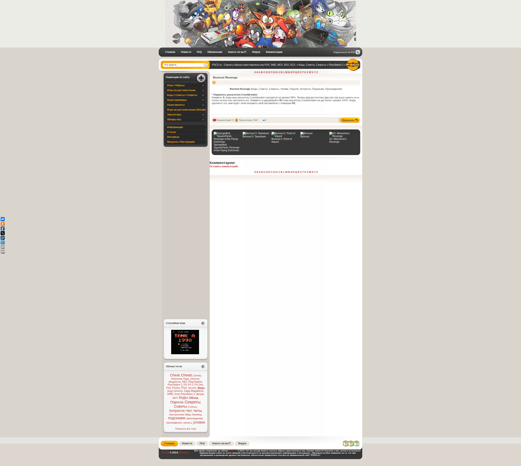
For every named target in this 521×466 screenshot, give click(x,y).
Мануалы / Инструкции (181, 141)
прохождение (194, 418)
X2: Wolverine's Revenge (337, 140)
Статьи (171, 132)
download (176, 378)
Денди (200, 394)
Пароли (176, 402)
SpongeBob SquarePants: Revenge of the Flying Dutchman (227, 147)
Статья (192, 406)
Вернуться (348, 120)
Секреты (192, 402)
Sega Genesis (175, 391)
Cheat (175, 375)
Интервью (173, 137)
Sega (201, 387)
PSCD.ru (183, 452)
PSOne (176, 388)
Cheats (187, 375)
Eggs (186, 378)
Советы (180, 406)
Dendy (197, 375)
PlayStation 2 (175, 384)
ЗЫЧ (175, 397)
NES (184, 381)
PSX (184, 387)
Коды (183, 397)
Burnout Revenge (225, 77)
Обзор (193, 397)
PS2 (168, 388)
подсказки (176, 418)
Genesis (194, 378)
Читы (197, 411)
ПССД (165, 452)
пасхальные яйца (179, 414)
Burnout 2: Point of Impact (281, 140)
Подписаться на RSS (344, 52)
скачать (187, 422)
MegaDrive (175, 381)
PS (185, 384)
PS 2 (190, 384)
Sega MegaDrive (194, 390)
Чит (189, 411)
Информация (175, 127)
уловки (199, 422)
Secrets (192, 388)
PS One (199, 384)
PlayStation (195, 381)
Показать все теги (185, 428)
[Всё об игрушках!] (351, 446)
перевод (196, 414)
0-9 (256, 72)
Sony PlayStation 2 (184, 394)
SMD (170, 393)
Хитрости (177, 411)
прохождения (174, 422)
